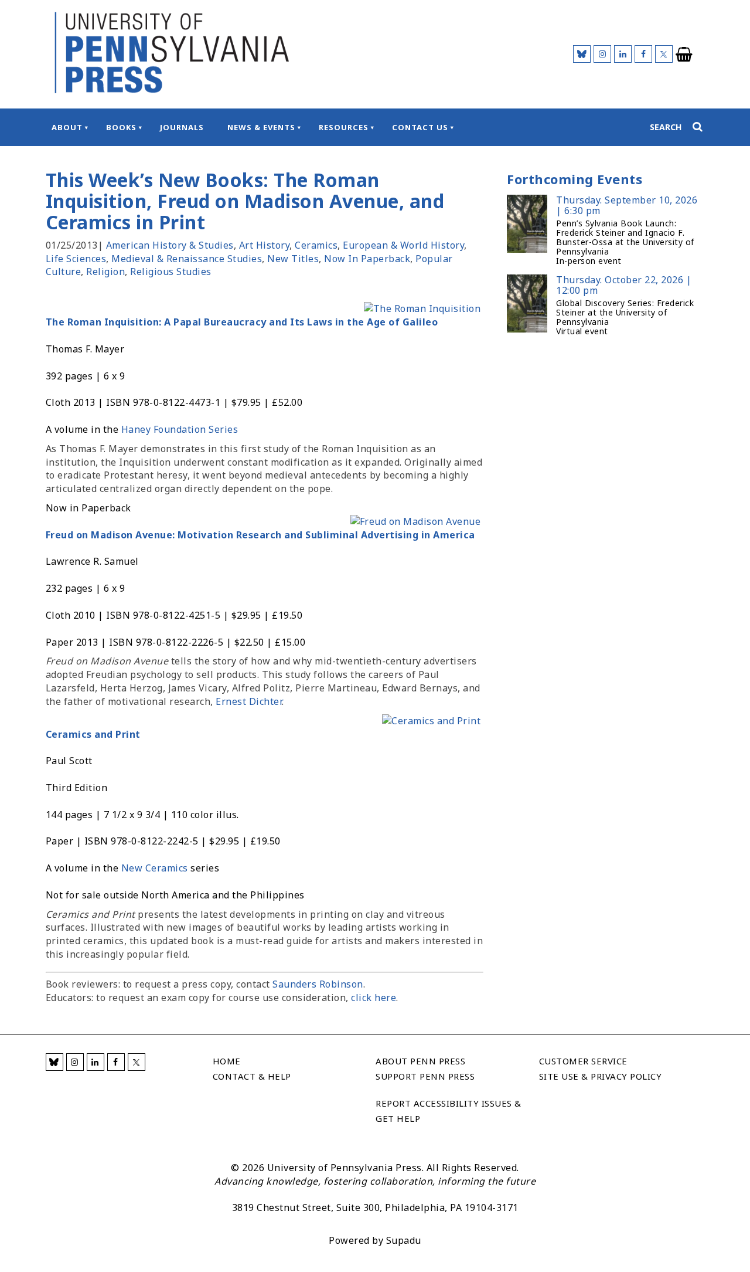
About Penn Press (420, 1061)
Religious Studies (171, 271)
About (67, 127)
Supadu (403, 1240)
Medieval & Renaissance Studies (186, 258)
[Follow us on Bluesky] (582, 54)
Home (227, 1061)
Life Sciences (76, 258)
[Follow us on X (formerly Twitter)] (664, 54)
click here (373, 997)
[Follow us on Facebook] (643, 54)
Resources (344, 127)
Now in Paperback (367, 258)
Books (121, 127)
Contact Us (420, 127)
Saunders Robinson (317, 984)
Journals (182, 127)
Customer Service (583, 1061)
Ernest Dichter (249, 701)
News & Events (261, 127)
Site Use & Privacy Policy (600, 1076)
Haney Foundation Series (179, 429)
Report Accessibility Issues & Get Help (448, 1110)
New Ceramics (154, 867)
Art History (264, 245)
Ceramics (316, 245)
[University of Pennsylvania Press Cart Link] (684, 54)
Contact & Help (252, 1076)
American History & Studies (170, 245)
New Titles (293, 258)
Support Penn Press (425, 1076)
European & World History (403, 245)
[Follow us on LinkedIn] (623, 54)
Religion (105, 271)
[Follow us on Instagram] (602, 54)
